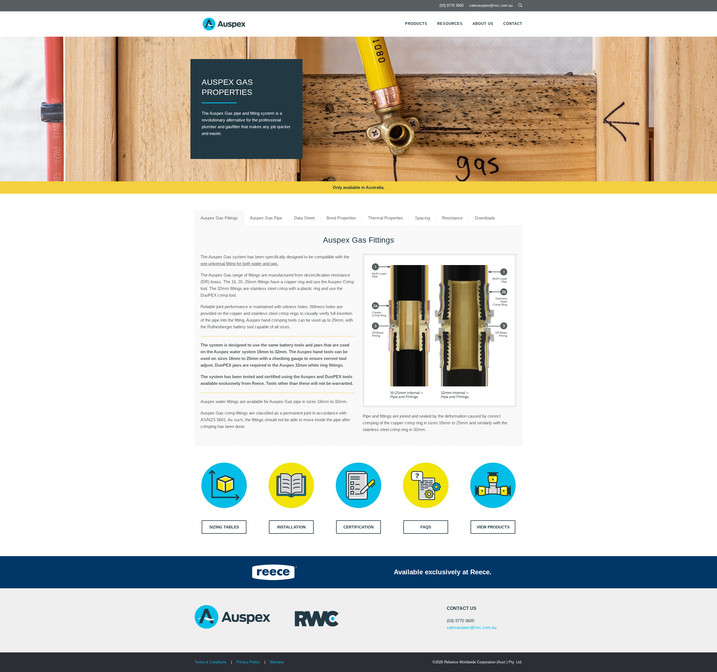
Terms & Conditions (211, 662)
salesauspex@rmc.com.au (491, 5)
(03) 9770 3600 (451, 5)
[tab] (219, 218)
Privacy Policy (248, 662)
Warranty (277, 662)
